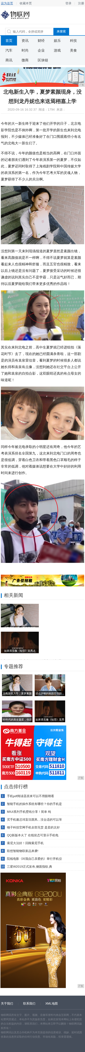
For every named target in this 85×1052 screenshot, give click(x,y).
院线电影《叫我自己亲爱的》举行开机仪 (34, 858)
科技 (73, 40)
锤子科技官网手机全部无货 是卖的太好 (33, 827)
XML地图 (51, 1003)
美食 (73, 50)
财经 (41, 40)
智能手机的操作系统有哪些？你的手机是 (34, 804)
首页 (8, 40)
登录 (68, 3)
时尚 (25, 50)
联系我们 (29, 1003)
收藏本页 (26, 3)
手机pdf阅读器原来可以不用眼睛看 (30, 796)
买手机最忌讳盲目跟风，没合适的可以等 (34, 819)
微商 (25, 60)
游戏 (57, 50)
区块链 (43, 60)
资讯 (25, 40)
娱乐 (57, 40)
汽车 (8, 50)
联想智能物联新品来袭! (22, 851)
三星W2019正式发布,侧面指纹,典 (29, 866)
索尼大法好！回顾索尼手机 (25, 843)
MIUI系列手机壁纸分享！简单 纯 (29, 811)
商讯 (8, 60)
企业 (41, 50)
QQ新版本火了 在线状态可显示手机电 (32, 835)
